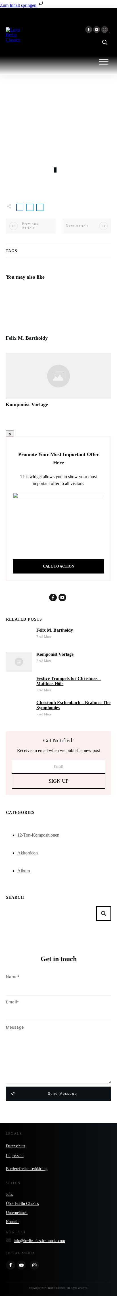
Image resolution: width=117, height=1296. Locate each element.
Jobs (9, 1194)
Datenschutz (15, 1146)
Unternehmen (17, 1213)
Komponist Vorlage (58, 383)
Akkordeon (27, 852)
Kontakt (12, 1222)
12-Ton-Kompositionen (38, 835)
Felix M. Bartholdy (58, 316)
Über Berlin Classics (22, 1204)
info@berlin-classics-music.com (39, 1241)
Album (23, 870)
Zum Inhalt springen (18, 5)
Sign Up (58, 781)
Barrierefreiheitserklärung (26, 1169)
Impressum (15, 1156)
